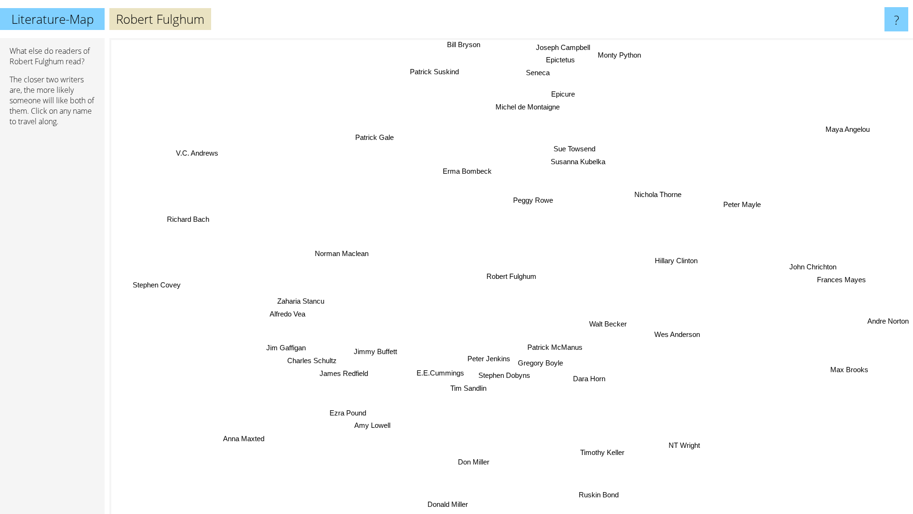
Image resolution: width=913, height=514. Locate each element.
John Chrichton (812, 266)
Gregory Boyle (540, 363)
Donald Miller (447, 504)
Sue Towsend (575, 149)
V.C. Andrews (196, 154)
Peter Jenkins (488, 359)
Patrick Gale (375, 137)
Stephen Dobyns (504, 375)
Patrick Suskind (433, 72)
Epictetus (559, 60)
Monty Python (621, 55)
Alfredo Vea (287, 314)
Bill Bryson (461, 44)
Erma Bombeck (467, 171)
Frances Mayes (840, 279)
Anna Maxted (242, 439)
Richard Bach (189, 216)
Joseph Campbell (565, 47)
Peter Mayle (740, 202)
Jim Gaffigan (286, 347)
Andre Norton (888, 320)
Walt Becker (607, 324)
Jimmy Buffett (375, 351)
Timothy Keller (602, 453)
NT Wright (683, 445)
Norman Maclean (341, 255)
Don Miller (472, 461)
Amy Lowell (377, 427)
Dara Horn (589, 379)
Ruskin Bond (598, 495)
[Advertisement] (52, 279)
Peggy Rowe (533, 200)
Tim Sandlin (468, 388)
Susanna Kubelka (578, 162)
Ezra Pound (350, 414)
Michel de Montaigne (528, 107)
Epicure (563, 94)
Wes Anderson (675, 336)
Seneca (538, 73)
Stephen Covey (157, 284)
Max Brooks (849, 370)
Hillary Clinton (676, 261)
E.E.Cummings (440, 373)
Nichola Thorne (657, 195)
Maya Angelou (847, 129)
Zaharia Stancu (301, 301)
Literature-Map (52, 19)
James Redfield (342, 373)
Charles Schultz (312, 360)
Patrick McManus (554, 347)
